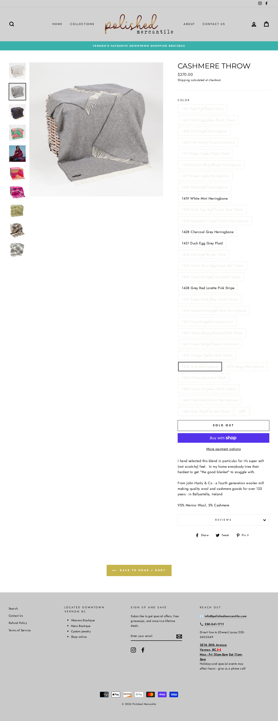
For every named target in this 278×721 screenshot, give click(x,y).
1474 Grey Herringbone (200, 366)
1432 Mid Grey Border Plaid (203, 254)
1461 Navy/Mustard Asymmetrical (207, 321)
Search (13, 608)
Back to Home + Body (142, 570)
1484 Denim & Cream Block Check (209, 388)
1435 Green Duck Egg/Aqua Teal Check (212, 265)
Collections (82, 24)
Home (57, 24)
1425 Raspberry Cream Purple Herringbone (215, 220)
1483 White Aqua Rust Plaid (203, 377)
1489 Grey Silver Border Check (206, 411)
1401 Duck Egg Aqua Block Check (208, 120)
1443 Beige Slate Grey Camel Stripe (210, 299)
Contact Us (214, 24)
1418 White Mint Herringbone (205, 187)
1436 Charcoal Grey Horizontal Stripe (211, 276)
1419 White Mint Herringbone (205, 198)
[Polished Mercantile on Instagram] (133, 650)
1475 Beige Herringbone (245, 366)
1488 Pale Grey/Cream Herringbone (210, 400)
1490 (242, 411)
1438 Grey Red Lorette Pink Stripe (208, 287)
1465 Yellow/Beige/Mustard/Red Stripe (212, 332)
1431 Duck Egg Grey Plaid (202, 243)
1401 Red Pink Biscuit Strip (202, 108)
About (189, 24)
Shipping (184, 80)
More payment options (223, 448)
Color (184, 100)
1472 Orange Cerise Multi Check (207, 355)
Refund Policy (18, 623)
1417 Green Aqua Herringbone (205, 175)
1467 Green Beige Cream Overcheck (210, 343)
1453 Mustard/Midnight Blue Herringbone (214, 310)
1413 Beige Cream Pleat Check (206, 153)
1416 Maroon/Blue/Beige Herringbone (211, 164)
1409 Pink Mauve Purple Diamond (208, 142)
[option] (139, 45)
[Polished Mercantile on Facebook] (143, 650)
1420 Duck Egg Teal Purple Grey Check (212, 209)
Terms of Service (20, 630)
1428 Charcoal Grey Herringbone (207, 231)
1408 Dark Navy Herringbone (204, 131)
